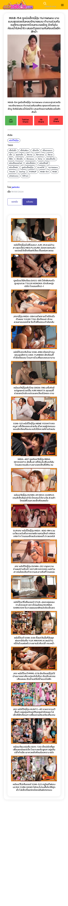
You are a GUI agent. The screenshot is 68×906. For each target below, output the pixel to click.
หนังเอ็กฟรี (43, 163)
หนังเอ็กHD (13, 167)
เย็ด (10, 154)
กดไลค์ (11, 120)
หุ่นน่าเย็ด (19, 154)
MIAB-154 (44, 171)
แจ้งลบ (29, 201)
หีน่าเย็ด (20, 159)
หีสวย (50, 154)
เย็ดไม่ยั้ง (12, 150)
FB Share (41, 120)
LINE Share (56, 120)
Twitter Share (25, 120)
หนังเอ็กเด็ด (51, 159)
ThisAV (12, 171)
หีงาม (40, 159)
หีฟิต (11, 159)
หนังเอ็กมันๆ (31, 163)
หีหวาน (29, 154)
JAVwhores (14, 176)
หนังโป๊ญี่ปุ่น (14, 140)
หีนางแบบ (30, 159)
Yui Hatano (53, 167)
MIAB (54, 171)
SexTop (22, 171)
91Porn (25, 176)
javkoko (16, 187)
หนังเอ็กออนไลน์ (15, 163)
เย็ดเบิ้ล (35, 150)
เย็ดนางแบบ (47, 150)
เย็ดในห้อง (24, 150)
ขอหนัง (14, 201)
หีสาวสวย (40, 154)
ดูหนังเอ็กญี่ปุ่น (28, 167)
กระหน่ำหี (40, 167)
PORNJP (32, 171)
